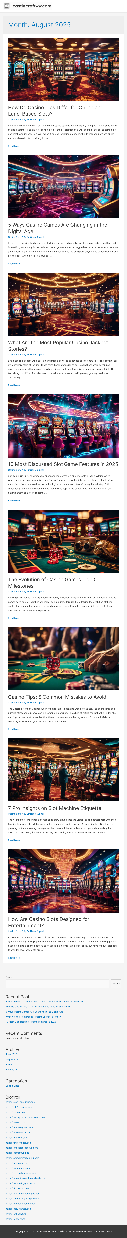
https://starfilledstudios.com (20, 1102)
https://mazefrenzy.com (18, 1132)
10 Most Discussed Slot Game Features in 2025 (63, 464)
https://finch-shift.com (18, 1188)
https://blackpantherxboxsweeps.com (26, 1117)
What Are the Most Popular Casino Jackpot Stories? (33, 1017)
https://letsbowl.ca (15, 1122)
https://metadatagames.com (21, 1203)
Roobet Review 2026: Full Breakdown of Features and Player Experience (44, 1001)
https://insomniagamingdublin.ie (22, 1198)
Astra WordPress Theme (99, 1231)
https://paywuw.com (16, 1137)
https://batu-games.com (19, 1208)
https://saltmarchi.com (18, 1168)
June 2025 (11, 1069)
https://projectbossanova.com (22, 1147)
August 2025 (12, 1059)
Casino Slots (14, 119)
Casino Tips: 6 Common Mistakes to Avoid (57, 697)
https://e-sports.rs (15, 1219)
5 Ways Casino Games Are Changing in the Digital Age (34, 1011)
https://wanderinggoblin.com (21, 1183)
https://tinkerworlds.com (19, 1142)
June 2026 (11, 1054)
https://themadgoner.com (19, 1127)
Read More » (14, 146)
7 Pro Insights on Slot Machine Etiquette (54, 808)
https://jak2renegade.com (19, 1107)
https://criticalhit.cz (16, 1214)
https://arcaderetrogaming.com (22, 1158)
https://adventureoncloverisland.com (25, 1178)
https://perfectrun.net (17, 1152)
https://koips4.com (16, 1112)
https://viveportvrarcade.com (21, 1173)
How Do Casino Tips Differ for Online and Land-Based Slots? (38, 1006)
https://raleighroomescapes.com (23, 1193)
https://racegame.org (17, 1163)
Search (9, 977)
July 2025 (11, 1064)
